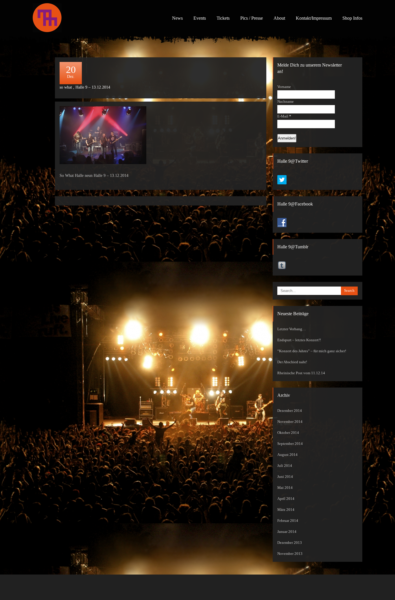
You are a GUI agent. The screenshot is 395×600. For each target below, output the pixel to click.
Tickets (223, 18)
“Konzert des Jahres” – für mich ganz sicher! (311, 351)
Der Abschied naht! (292, 362)
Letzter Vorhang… (291, 329)
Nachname (285, 102)
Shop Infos (352, 18)
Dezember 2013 (289, 543)
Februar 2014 (287, 521)
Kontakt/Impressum (314, 18)
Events (199, 18)
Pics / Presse (251, 18)
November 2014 (289, 422)
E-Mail (284, 116)
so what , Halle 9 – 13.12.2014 (85, 87)
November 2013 (289, 554)
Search (349, 291)
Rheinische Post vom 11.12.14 (301, 373)
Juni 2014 (285, 477)
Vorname (284, 87)
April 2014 (285, 499)
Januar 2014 (286, 532)
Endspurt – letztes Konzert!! (299, 340)
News (177, 18)
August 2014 (287, 455)
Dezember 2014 (289, 411)
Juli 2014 (284, 466)
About (279, 18)
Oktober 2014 (288, 433)
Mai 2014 (285, 488)
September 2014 (290, 444)
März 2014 (285, 510)
